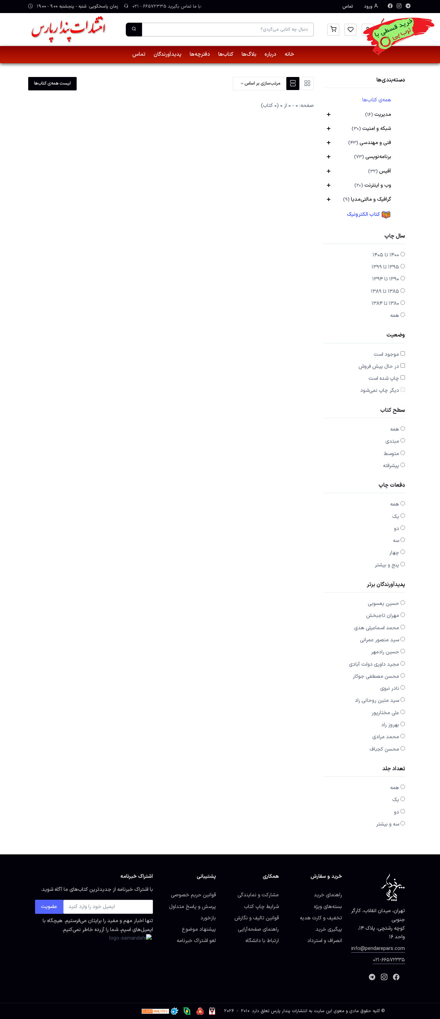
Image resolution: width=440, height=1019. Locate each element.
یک (395, 516)
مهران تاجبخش (382, 615)
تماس (347, 6)
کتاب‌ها (225, 54)
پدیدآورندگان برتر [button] (386, 585)
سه (396, 540)
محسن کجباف (384, 749)
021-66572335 (389, 960)
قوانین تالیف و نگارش (256, 918)
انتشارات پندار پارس (289, 1011)
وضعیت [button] (395, 335)
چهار (394, 552)
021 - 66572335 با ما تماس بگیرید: (166, 6)
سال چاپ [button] (394, 236)
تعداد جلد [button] (393, 769)
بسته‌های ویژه (328, 906)
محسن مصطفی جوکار (376, 676)
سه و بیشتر (387, 824)
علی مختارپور (385, 713)
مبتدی (392, 441)
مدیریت (378, 114)
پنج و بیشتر (387, 565)
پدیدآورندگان (168, 54)
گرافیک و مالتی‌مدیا (367, 199)
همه (394, 315)
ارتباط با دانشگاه (262, 940)
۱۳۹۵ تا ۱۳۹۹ (385, 267)
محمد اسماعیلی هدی (376, 628)
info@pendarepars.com (378, 948)
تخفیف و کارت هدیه (321, 918)
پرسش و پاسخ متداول (192, 906)
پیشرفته (391, 465)
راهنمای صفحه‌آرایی (258, 929)
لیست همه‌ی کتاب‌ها (52, 83)
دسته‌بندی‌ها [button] (390, 80)
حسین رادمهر (385, 652)
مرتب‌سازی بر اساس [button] (261, 83)
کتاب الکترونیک (364, 214)
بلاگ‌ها (249, 54)
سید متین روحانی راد (377, 700)
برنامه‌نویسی (372, 156)
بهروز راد (390, 725)
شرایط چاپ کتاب (261, 906)
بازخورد (208, 918)
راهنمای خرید (328, 895)
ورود (369, 6)
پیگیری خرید (329, 929)
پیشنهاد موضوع (199, 929)
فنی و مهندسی (369, 142)
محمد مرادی (385, 737)
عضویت (49, 906)
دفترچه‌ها (200, 54)
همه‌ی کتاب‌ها (376, 100)
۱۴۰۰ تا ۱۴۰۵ (386, 255)
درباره (270, 54)
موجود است (386, 354)
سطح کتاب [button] (392, 410)
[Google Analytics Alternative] (155, 1011)
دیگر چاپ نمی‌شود (379, 390)
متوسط (391, 453)
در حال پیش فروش (379, 366)
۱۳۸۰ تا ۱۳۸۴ (385, 303)
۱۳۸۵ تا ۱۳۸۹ (385, 291)
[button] (333, 30)
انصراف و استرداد (324, 940)
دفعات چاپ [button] (391, 485)
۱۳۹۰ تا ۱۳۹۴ (385, 279)
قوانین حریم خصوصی (193, 895)
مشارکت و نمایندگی (258, 895)
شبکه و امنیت (371, 128)
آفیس (379, 171)
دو (396, 528)
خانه (289, 54)
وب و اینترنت (372, 185)
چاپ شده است (383, 378)
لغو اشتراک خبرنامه (196, 940)
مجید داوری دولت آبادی (374, 664)
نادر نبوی (389, 688)
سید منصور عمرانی (379, 640)
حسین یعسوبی (383, 603)
